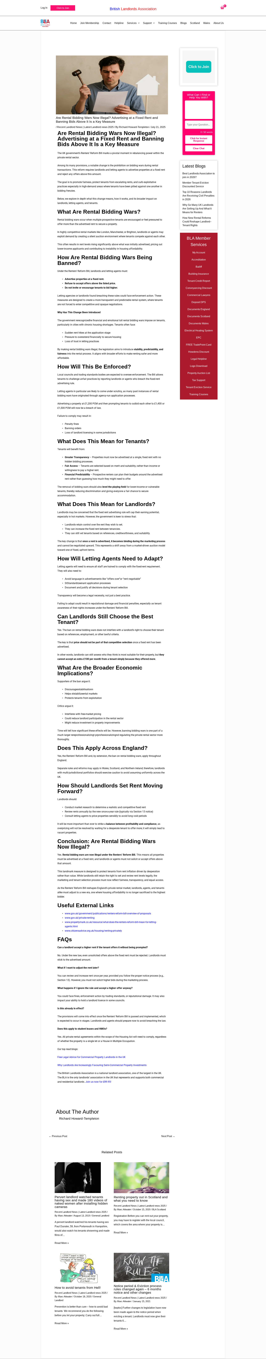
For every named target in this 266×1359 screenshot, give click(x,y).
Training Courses (198, 394)
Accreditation (198, 259)
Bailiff (199, 266)
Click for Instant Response (198, 139)
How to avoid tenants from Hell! (78, 1287)
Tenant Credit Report (198, 281)
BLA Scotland (159, 1209)
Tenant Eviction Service (199, 387)
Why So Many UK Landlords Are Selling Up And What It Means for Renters (197, 209)
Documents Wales (199, 323)
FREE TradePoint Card (198, 344)
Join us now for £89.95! (98, 1081)
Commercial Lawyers (198, 295)
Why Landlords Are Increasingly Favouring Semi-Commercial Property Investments (102, 1065)
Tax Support (198, 380)
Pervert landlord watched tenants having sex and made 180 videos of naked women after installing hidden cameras (81, 1202)
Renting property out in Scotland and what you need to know (141, 1198)
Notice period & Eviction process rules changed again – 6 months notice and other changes (138, 1289)
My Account (198, 252)
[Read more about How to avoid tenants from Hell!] (78, 1268)
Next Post (168, 1136)
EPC (198, 337)
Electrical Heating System (199, 330)
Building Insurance (198, 274)
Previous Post (58, 1136)
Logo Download (198, 366)
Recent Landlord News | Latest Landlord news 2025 (85, 127)
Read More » (62, 1243)
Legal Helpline (199, 359)
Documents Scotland (198, 316)
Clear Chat (198, 148)
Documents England (198, 309)
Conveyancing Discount (199, 288)
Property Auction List (198, 373)
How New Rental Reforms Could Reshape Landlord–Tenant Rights (196, 222)
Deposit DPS (198, 302)
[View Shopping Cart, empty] (222, 8)
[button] (62, 8)
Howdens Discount (198, 352)
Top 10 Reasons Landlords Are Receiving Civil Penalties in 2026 (198, 196)
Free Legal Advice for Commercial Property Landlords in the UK (91, 1057)
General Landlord (100, 1215)
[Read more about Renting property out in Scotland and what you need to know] (141, 1177)
